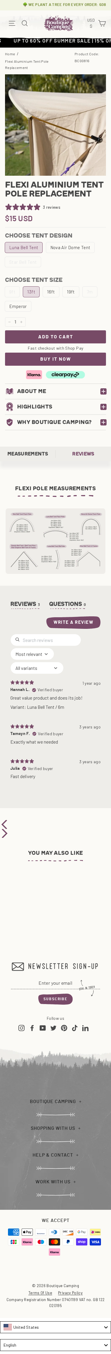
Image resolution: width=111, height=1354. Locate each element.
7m (90, 291)
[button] (55, 824)
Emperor (18, 306)
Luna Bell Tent (23, 247)
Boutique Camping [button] (53, 1101)
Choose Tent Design (39, 235)
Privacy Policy (70, 1292)
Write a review (73, 622)
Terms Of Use (40, 1292)
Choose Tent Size (33, 280)
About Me (31, 391)
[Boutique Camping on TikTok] (75, 1027)
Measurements (27, 454)
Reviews (83, 454)
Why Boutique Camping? (54, 422)
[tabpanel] (55, 709)
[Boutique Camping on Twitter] (53, 1027)
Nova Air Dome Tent (70, 247)
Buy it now (55, 359)
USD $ (91, 23)
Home (10, 54)
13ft (31, 291)
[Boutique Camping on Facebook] (32, 1027)
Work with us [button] (53, 1181)
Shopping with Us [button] (53, 1128)
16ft (51, 291)
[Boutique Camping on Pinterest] (64, 1027)
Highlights (35, 406)
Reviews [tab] (25, 604)
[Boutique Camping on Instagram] (21, 1027)
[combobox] (55, 1327)
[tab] (67, 605)
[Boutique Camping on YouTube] (43, 1027)
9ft (12, 291)
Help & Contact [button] (53, 1155)
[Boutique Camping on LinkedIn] (85, 1027)
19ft (71, 291)
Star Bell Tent (23, 262)
